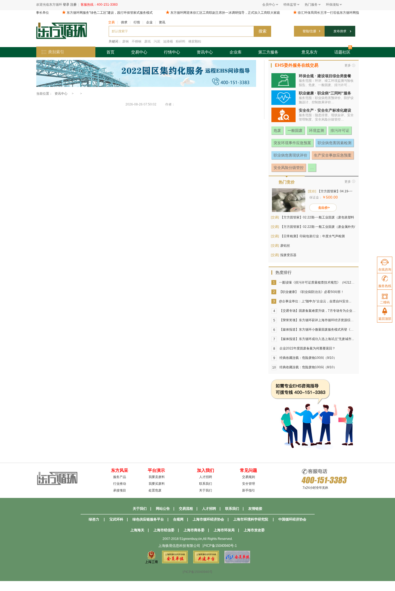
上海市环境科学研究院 (250, 519)
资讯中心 (205, 52)
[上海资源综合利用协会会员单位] (175, 562)
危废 (277, 130)
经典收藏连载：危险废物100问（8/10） (308, 367)
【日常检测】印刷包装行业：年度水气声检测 (312, 236)
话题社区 (342, 52)
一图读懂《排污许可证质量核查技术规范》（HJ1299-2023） (323, 282)
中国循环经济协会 (292, 519)
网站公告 (163, 509)
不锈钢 (136, 41)
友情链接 (255, 509)
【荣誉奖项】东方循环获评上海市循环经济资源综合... (317, 320)
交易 (111, 22)
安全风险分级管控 (289, 167)
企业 (149, 22)
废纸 (147, 41)
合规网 (178, 519)
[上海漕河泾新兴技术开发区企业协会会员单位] (237, 562)
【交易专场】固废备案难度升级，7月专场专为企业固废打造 (322, 311)
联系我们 (205, 484)
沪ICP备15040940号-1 (219, 546)
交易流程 (186, 509)
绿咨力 (94, 519)
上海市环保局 (224, 530)
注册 (73, 4)
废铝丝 (285, 245)
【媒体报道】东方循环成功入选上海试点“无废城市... (316, 339)
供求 (124, 22)
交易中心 (139, 52)
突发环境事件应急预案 (292, 143)
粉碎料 (180, 41)
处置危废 (155, 490)
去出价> (324, 208)
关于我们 (205, 490)
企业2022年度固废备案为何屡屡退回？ (307, 348)
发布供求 (339, 31)
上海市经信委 (163, 530)
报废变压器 (288, 255)
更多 (347, 65)
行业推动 (119, 484)
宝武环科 (116, 519)
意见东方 (309, 52)
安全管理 (248, 484)
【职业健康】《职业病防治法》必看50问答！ (311, 292)
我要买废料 (157, 484)
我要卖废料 (157, 477)
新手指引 (248, 490)
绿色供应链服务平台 (148, 519)
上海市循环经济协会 (208, 519)
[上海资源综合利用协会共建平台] (206, 562)
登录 (66, 4)
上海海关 (137, 530)
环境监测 (316, 130)
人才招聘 (205, 477)
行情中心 (172, 52)
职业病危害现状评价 (290, 155)
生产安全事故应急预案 (332, 155)
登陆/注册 (309, 31)
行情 (137, 22)
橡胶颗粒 (194, 41)
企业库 (235, 52)
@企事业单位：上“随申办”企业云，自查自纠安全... (315, 301)
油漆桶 (168, 41)
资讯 (162, 22)
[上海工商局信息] (151, 562)
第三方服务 (268, 52)
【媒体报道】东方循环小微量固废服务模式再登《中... (317, 329)
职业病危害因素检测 (334, 143)
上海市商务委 (194, 530)
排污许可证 (340, 130)
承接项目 (119, 490)
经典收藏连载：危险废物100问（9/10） (308, 358)
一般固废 (295, 130)
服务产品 (119, 477)
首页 (110, 52)
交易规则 (248, 477)
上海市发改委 (254, 530)
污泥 (157, 41)
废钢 (125, 41)
